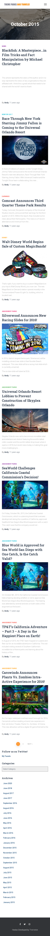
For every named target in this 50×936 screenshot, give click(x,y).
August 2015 (8, 868)
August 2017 (8, 793)
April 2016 (7, 828)
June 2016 (7, 818)
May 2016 (7, 823)
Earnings (5, 196)
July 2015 (7, 873)
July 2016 (7, 813)
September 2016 (10, 803)
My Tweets (6, 756)
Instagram (29, 924)
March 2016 (8, 833)
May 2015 (7, 883)
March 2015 (8, 892)
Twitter (24, 924)
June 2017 (7, 798)
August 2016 (8, 808)
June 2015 (7, 878)
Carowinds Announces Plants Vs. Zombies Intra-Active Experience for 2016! (23, 677)
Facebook (20, 924)
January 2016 (9, 843)
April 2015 (7, 887)
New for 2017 (7, 114)
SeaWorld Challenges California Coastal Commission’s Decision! (20, 472)
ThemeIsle (33, 930)
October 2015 (8, 858)
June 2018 (7, 788)
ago (14, 103)
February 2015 (9, 897)
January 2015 (9, 902)
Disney (4, 238)
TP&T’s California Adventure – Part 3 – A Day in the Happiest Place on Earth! (24, 631)
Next (29, 744)
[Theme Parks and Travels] (18, 4)
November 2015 (10, 853)
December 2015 (9, 848)
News (4, 46)
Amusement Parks (9, 311)
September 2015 (10, 863)
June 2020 (7, 783)
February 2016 (9, 838)
